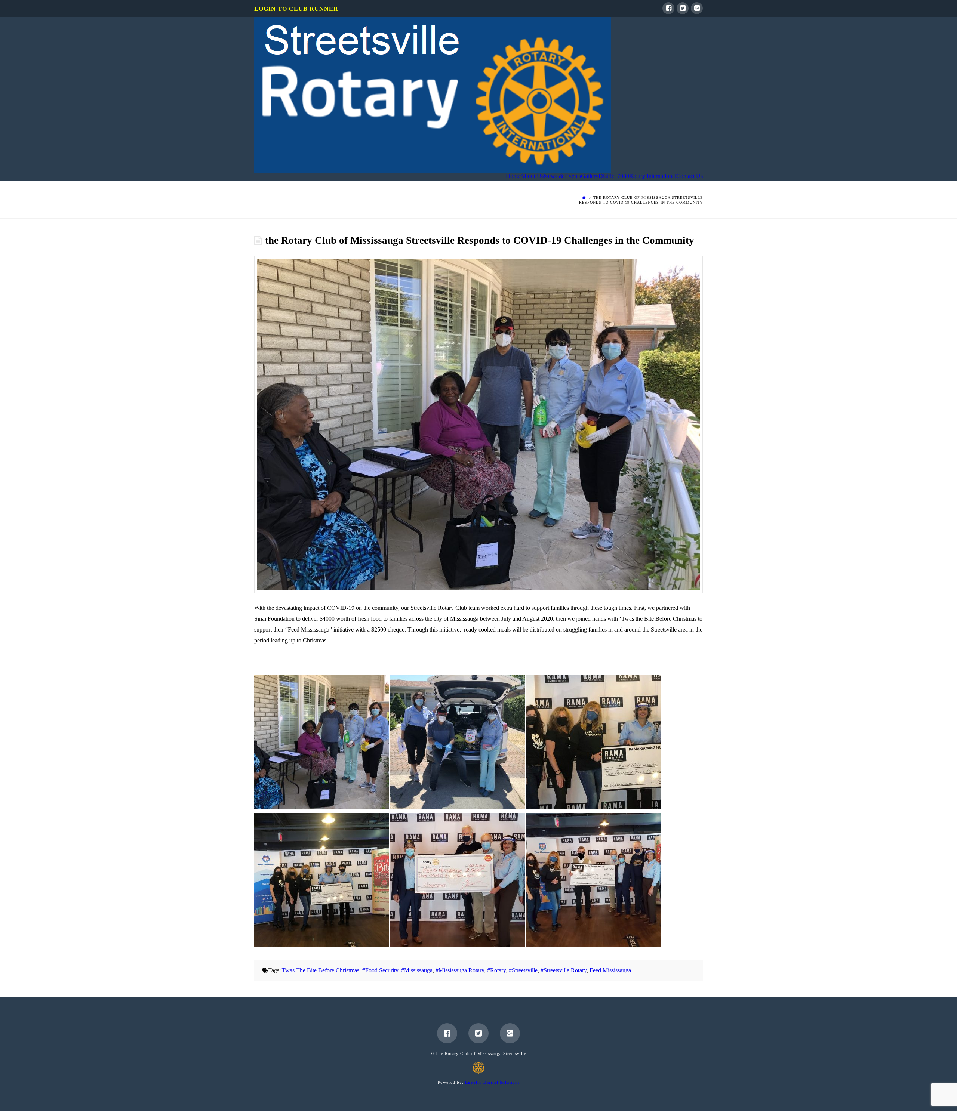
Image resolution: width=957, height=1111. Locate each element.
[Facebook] (668, 8)
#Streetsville (523, 970)
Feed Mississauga (610, 970)
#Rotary (496, 970)
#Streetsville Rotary (564, 970)
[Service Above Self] (432, 95)
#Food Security (380, 970)
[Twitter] (683, 8)
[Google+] (697, 8)
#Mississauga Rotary (460, 970)
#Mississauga (417, 970)
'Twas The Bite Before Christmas (320, 970)
